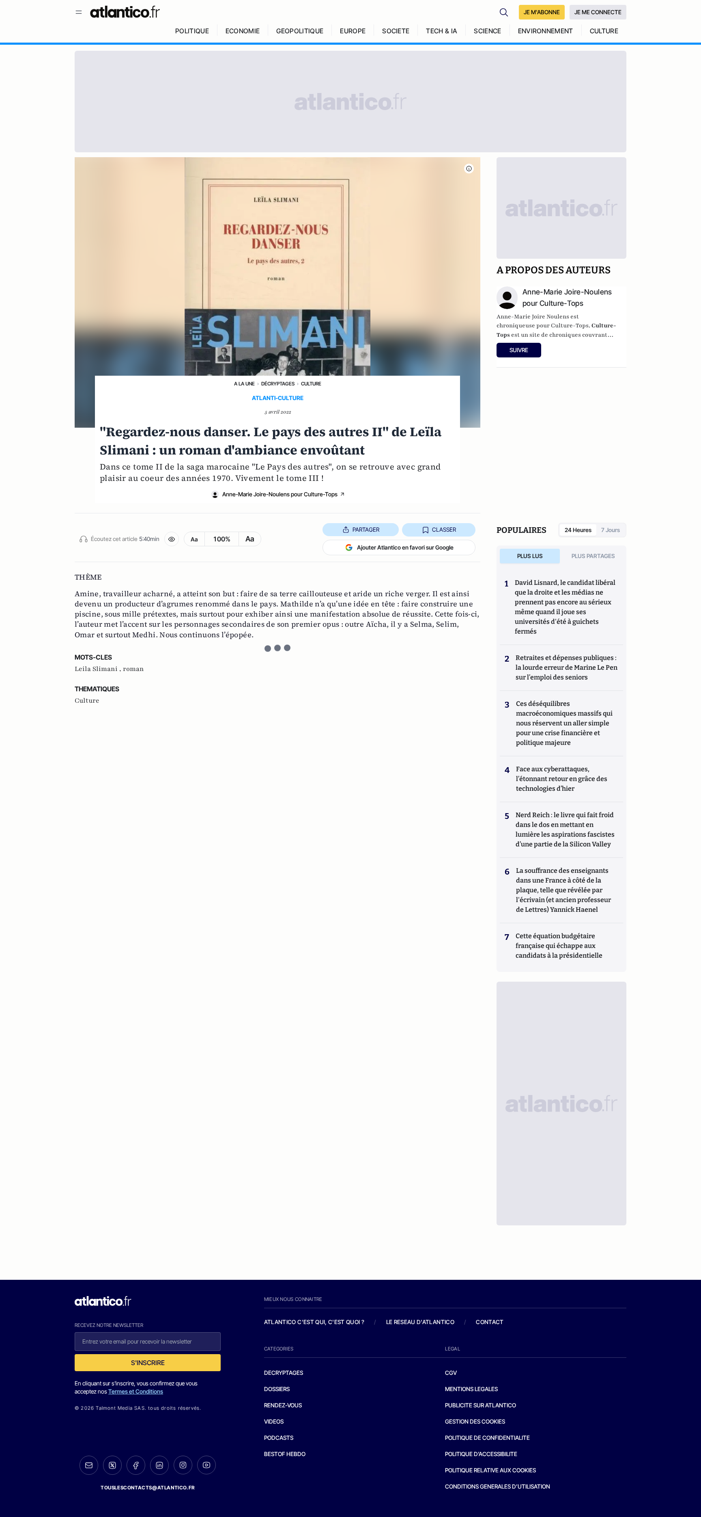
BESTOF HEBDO (284, 1453)
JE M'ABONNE (542, 12)
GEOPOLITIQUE (299, 31)
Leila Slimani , (99, 668)
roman (133, 668)
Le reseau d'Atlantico (420, 1321)
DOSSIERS (277, 1388)
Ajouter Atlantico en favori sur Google (405, 547)
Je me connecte (597, 12)
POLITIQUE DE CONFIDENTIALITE (487, 1437)
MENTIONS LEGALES (471, 1388)
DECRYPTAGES (283, 1372)
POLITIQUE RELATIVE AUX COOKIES (490, 1470)
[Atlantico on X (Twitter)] (112, 1465)
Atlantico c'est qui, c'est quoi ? (314, 1321)
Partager (366, 529)
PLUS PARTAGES (593, 555)
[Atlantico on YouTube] (206, 1465)
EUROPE (353, 31)
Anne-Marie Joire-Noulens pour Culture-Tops (280, 494)
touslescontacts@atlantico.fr (148, 1488)
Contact (489, 1321)
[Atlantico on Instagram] (183, 1465)
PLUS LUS (530, 555)
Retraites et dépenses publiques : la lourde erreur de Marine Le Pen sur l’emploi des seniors (566, 667)
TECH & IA (441, 31)
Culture (311, 384)
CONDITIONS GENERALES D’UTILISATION (497, 1486)
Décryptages (278, 384)
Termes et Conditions (135, 1391)
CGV (451, 1372)
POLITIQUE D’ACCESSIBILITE (481, 1453)
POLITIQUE (192, 31)
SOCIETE (395, 31)
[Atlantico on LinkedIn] (159, 1465)
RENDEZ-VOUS (283, 1405)
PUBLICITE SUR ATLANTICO (480, 1405)
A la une (244, 384)
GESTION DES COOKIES (475, 1421)
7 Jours (610, 529)
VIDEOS (274, 1421)
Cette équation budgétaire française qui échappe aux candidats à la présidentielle (559, 945)
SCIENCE (487, 31)
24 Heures (578, 529)
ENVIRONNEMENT (545, 31)
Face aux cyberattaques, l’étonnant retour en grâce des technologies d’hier (561, 778)
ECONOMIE (243, 31)
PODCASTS (278, 1437)
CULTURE (604, 31)
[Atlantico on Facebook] (136, 1465)
